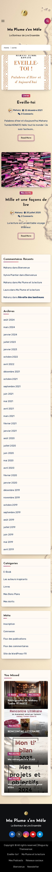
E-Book (7, 572)
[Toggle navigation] (2, 21)
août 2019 (8, 519)
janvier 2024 (10, 334)
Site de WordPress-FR (15, 653)
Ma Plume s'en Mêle (24, 30)
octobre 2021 (10, 379)
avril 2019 (8, 549)
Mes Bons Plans (11, 594)
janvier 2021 (10, 431)
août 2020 (9, 438)
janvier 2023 (10, 349)
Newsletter (33, 866)
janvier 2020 (10, 482)
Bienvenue (24, 267)
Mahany (17, 110)
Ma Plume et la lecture (30, 282)
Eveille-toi (26, 103)
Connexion (9, 631)
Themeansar (25, 849)
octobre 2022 (10, 357)
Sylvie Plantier (11, 275)
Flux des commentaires (15, 646)
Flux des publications (14, 639)
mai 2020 (8, 460)
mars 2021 (9, 416)
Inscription (9, 624)
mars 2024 (9, 327)
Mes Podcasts (16, 860)
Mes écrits (26, 193)
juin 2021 (8, 394)
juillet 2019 (9, 527)
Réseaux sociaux (34, 860)
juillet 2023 (9, 342)
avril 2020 (8, 468)
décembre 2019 (11, 490)
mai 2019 (8, 542)
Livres (26, 95)
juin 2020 (8, 453)
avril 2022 (8, 364)
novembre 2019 (11, 497)
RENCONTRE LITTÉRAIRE (24, 731)
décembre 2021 (11, 371)
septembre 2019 (12, 512)
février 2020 (10, 475)
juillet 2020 (9, 445)
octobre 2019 (10, 505)
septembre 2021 (12, 386)
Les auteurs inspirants (15, 579)
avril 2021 (8, 408)
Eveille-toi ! (13, 854)
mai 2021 (8, 401)
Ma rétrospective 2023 (21, 759)
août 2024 (9, 319)
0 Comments (27, 114)
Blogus (41, 845)
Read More (26, 138)
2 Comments (27, 216)
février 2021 (10, 423)
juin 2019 (8, 534)
